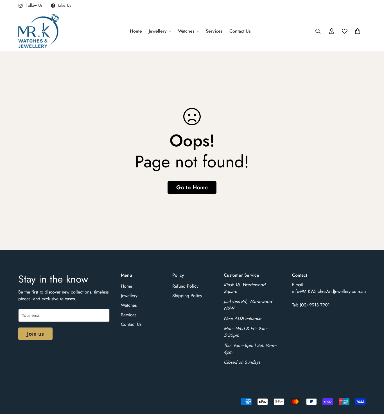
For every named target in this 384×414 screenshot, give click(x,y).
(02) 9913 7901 (315, 305)
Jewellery (158, 31)
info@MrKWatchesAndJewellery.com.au (329, 291)
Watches (186, 31)
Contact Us (240, 31)
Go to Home (192, 187)
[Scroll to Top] (373, 383)
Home (136, 31)
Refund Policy (185, 286)
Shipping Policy (187, 295)
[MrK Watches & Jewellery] (38, 31)
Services (214, 31)
